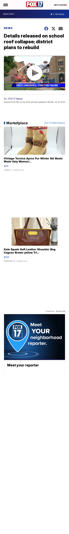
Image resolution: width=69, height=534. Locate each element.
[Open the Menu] (5, 5)
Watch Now (59, 5)
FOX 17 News (15, 98)
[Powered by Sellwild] (60, 311)
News (8, 28)
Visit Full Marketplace (54, 123)
